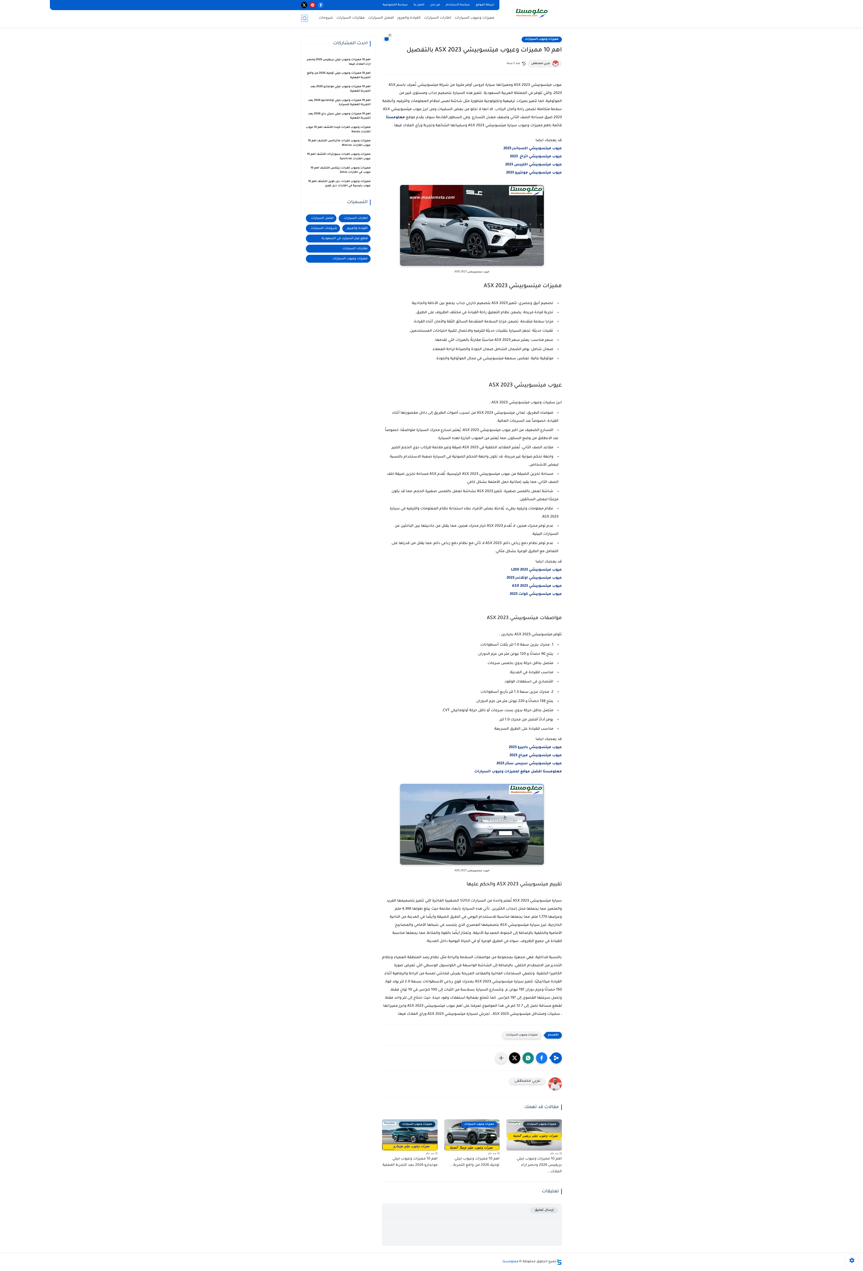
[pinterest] (312, 5)
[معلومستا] (531, 13)
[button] (541, 1058)
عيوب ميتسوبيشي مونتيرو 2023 (534, 173)
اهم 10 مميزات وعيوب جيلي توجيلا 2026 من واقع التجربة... (475, 1162)
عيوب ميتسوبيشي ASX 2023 (537, 586)
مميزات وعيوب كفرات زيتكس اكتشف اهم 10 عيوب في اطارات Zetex (341, 170)
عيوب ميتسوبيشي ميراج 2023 (535, 755)
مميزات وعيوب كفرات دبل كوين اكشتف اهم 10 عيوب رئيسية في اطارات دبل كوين (339, 184)
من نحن (435, 5)
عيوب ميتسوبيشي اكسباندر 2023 (532, 149)
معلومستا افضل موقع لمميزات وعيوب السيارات (518, 772)
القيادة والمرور (409, 18)
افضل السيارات (381, 18)
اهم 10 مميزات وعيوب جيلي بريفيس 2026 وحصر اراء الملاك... (539, 1165)
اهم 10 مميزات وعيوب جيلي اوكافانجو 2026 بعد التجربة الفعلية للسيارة (339, 103)
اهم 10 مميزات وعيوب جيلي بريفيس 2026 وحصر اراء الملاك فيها (339, 62)
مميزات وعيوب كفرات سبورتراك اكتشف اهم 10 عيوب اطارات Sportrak (339, 156)
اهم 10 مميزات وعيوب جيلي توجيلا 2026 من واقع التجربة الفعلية (339, 75)
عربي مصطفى (540, 63)
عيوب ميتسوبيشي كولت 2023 (536, 594)
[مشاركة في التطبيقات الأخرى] (501, 1058)
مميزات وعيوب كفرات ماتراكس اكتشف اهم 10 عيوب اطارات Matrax (339, 143)
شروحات (326, 18)
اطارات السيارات (437, 18)
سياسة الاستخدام (458, 5)
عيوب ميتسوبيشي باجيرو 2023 (535, 747)
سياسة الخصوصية (395, 5)
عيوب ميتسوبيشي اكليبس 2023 (533, 165)
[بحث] (304, 18)
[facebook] (321, 5)
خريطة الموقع (485, 5)
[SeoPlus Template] (559, 1262)
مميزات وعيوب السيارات (474, 18)
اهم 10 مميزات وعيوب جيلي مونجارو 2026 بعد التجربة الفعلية (410, 1162)
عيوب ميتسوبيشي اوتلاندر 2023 (534, 578)
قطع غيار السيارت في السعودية (345, 238)
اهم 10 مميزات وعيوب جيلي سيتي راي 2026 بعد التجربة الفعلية (339, 116)
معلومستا (395, 118)
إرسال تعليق (544, 1210)
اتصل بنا (419, 5)
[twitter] (304, 5)
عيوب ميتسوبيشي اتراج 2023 (536, 157)
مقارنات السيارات (350, 18)
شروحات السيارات (324, 228)
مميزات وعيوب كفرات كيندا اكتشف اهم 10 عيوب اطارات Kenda (338, 129)
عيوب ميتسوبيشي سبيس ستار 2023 (529, 764)
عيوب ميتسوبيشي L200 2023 (536, 570)
